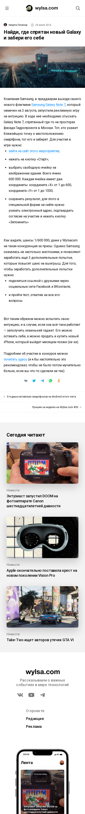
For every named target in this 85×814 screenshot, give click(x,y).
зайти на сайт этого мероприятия (34, 151)
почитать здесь (15, 359)
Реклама (34, 726)
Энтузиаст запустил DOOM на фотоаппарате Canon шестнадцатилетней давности (33, 501)
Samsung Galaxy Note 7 (48, 105)
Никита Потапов (18, 25)
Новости (13, 490)
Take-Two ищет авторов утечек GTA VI (40, 640)
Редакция (35, 718)
